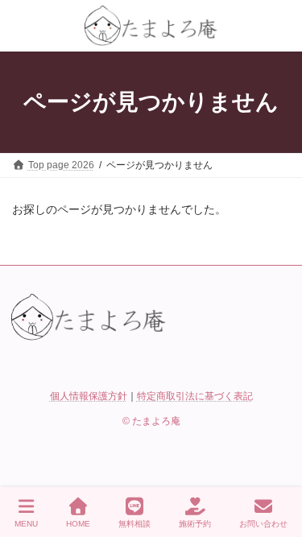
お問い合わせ (263, 523)
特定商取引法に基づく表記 (195, 396)
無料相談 (134, 523)
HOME (78, 523)
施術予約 (195, 523)
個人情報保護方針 (88, 396)
